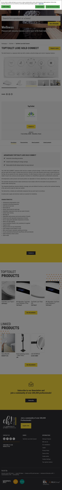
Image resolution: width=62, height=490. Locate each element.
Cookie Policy (41, 3)
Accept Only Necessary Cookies (52, 6)
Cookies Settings (6, 6)
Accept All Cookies (40, 6)
